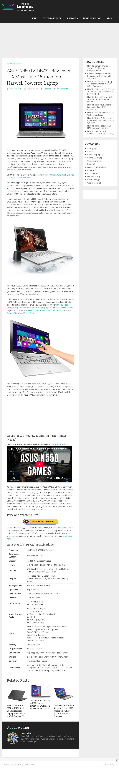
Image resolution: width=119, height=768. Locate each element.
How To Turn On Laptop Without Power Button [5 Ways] (100, 132)
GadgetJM (56, 444)
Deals (89, 164)
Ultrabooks (92, 180)
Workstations (93, 183)
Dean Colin (16, 89)
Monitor (90, 173)
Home (34, 18)
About (110, 18)
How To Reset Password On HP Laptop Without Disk (99, 127)
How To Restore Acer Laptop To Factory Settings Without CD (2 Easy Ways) (99, 83)
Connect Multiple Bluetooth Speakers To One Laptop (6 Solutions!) (99, 76)
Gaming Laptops (94, 167)
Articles (90, 151)
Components (93, 161)
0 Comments (62, 89)
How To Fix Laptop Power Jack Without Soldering (100, 114)
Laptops (71, 18)
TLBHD (65, 444)
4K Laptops (92, 148)
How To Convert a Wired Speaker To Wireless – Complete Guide (97, 68)
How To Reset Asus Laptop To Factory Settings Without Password (100, 107)
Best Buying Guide (52, 18)
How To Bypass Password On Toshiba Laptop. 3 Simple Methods (100, 99)
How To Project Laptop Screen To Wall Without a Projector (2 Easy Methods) (100, 91)
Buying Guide (93, 158)
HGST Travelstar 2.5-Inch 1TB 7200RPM (44, 310)
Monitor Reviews (92, 18)
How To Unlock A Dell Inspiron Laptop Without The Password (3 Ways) (100, 120)
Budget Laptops (94, 155)
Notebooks (92, 177)
